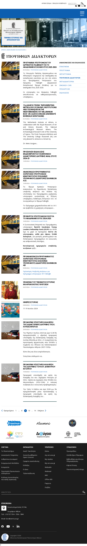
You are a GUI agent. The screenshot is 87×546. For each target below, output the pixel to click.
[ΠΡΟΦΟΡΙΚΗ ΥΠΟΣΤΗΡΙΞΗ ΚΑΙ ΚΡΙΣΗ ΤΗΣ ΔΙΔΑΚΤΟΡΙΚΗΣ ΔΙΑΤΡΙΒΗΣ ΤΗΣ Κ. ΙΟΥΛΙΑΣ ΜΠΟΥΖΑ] (10, 330)
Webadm (48, 467)
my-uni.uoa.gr (50, 455)
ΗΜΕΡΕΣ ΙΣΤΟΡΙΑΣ (30, 302)
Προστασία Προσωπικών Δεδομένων (10, 472)
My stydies (49, 459)
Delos (47, 451)
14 (35, 411)
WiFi (46, 475)
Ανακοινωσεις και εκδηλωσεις (16, 50)
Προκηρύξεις (71, 451)
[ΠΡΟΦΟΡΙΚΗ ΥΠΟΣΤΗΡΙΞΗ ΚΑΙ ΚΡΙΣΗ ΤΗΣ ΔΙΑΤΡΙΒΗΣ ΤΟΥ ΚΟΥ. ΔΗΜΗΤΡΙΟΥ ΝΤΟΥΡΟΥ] (10, 373)
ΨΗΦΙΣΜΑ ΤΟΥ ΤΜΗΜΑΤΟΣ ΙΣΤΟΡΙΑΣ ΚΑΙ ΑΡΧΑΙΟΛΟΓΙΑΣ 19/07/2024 (39, 283)
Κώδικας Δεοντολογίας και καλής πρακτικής (9, 478)
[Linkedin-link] (85, 6)
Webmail (48, 471)
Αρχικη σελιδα (46, 3)
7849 (22, 514)
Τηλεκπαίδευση (29, 473)
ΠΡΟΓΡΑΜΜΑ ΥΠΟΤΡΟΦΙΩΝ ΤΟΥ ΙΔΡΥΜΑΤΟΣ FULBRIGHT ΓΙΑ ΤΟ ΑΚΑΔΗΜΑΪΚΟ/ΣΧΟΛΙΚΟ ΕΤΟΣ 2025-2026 (39, 64)
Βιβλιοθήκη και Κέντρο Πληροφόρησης (75, 460)
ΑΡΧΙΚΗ (3, 50)
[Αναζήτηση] (82, 3)
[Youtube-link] (79, 6)
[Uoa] (5, 537)
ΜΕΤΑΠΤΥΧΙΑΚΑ (65, 74)
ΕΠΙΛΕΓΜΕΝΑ (64, 67)
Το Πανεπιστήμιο (7, 451)
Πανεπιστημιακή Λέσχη (75, 469)
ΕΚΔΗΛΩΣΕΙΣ (64, 93)
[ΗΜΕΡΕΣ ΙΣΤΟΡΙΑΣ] (10, 310)
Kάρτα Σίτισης (72, 465)
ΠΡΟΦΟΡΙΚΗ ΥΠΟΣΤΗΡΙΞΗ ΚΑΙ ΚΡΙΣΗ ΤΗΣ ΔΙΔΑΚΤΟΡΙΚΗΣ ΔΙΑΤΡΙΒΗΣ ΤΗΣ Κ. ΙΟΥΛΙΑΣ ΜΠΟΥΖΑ (39, 324)
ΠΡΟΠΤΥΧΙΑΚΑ (64, 70)
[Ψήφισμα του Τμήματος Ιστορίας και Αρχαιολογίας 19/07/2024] (10, 290)
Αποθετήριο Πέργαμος (75, 455)
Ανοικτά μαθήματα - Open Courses (30, 456)
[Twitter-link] (82, 6)
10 (29, 411)
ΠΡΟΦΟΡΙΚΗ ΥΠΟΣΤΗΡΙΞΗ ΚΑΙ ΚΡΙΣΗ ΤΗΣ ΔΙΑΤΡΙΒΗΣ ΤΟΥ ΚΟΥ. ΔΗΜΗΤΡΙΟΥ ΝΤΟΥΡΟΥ (39, 366)
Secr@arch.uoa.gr (12, 519)
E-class (25, 469)
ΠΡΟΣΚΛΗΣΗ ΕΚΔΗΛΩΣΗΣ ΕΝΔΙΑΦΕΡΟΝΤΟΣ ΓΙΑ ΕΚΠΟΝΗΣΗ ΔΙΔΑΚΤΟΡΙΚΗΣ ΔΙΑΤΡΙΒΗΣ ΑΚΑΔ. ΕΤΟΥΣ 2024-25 (40, 155)
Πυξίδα (47, 487)
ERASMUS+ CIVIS (65, 85)
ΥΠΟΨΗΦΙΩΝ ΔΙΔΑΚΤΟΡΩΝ (69, 78)
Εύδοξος (26, 465)
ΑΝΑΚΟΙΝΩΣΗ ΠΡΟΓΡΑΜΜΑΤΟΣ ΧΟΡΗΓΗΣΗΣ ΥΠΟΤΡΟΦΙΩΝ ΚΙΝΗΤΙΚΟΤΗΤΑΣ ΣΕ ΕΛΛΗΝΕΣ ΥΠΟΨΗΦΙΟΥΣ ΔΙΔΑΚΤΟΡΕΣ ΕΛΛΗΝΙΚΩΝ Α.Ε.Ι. (40, 176)
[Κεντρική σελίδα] (13, 28)
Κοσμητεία (5, 467)
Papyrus (48, 483)
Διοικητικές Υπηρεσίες (9, 455)
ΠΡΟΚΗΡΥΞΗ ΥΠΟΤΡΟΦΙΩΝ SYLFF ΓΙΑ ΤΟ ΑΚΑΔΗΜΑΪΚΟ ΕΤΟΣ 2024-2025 (38, 217)
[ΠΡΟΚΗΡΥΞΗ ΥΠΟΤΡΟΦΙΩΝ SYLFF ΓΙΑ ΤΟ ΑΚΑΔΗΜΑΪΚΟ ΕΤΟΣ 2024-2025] (10, 224)
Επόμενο (40, 411)
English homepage (59, 3)
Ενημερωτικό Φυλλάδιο (10, 463)
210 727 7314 (9, 514)
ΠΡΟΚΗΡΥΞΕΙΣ (64, 89)
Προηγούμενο (9, 411)
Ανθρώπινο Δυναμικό (9, 459)
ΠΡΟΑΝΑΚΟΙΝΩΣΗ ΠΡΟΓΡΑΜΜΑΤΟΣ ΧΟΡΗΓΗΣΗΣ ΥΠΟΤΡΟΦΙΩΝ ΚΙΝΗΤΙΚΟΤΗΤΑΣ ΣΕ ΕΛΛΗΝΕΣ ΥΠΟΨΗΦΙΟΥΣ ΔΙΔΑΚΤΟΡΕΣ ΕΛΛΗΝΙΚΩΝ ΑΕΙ (40, 260)
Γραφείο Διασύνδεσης (31, 461)
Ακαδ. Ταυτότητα (29, 451)
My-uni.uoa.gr (50, 463)
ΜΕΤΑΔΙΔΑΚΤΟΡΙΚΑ (66, 81)
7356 (17, 514)
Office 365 (48, 479)
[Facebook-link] (76, 6)
